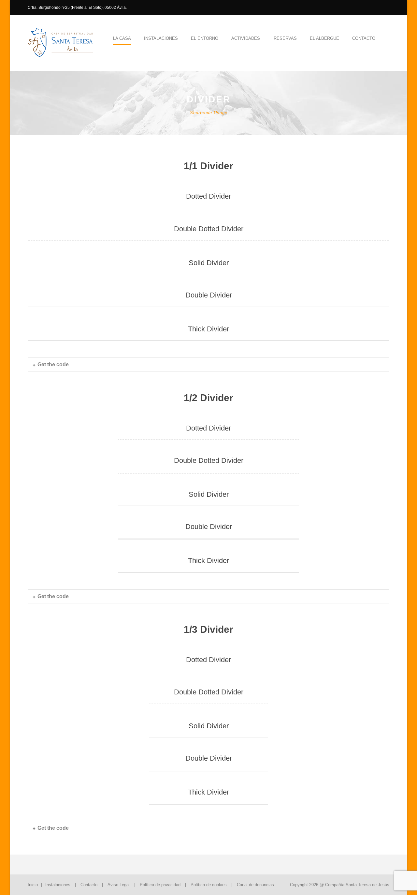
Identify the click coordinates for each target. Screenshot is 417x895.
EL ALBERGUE (324, 38)
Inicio (33, 884)
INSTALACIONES (161, 38)
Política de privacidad (160, 884)
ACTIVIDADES (245, 38)
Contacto (363, 38)
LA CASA (122, 38)
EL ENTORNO (204, 38)
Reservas (285, 38)
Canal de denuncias (255, 884)
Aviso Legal (119, 884)
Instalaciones (57, 884)
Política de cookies (209, 884)
